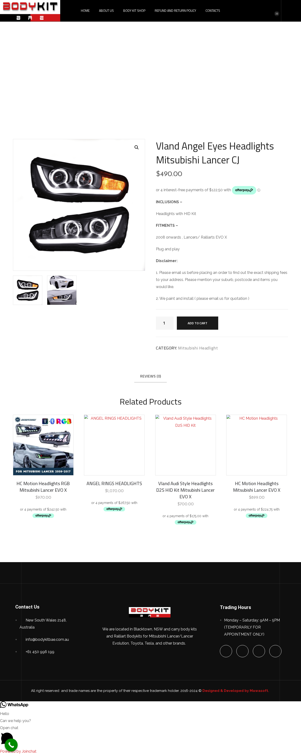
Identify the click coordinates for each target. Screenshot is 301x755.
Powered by (18, 751)
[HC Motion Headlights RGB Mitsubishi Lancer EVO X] (43, 445)
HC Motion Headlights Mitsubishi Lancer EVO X (256, 487)
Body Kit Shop (134, 10)
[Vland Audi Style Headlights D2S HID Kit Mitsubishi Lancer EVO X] (185, 445)
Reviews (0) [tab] (150, 376)
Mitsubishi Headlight (116, 78)
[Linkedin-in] (259, 651)
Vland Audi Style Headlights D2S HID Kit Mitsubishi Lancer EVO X (185, 490)
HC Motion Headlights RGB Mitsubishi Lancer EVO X (43, 487)
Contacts (213, 10)
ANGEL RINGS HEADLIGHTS (114, 483)
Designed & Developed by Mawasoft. (236, 691)
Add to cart (197, 323)
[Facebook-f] (226, 651)
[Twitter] (242, 651)
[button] (136, 147)
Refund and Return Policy (175, 10)
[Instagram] (275, 651)
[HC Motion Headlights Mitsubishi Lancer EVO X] (256, 445)
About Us (106, 10)
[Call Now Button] (11, 745)
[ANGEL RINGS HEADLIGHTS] (114, 445)
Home (85, 10)
